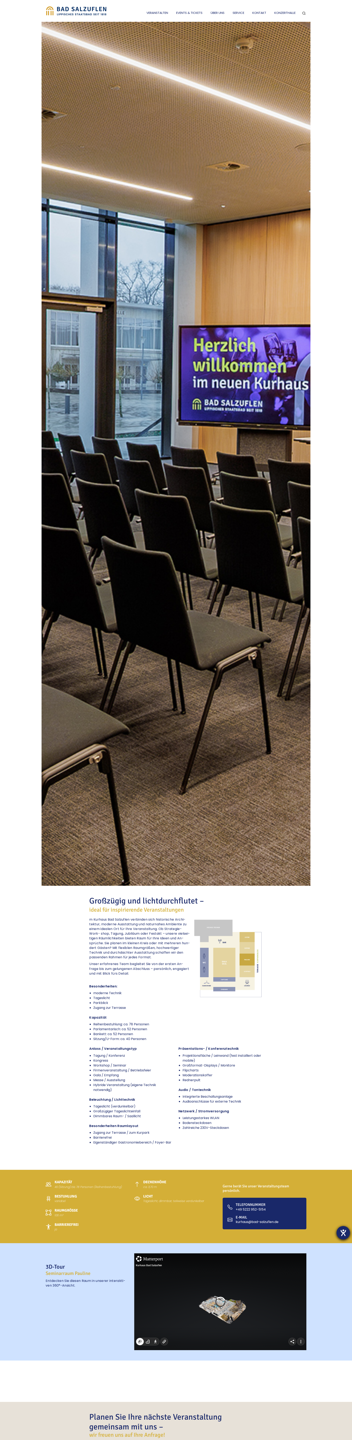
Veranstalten (157, 13)
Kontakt (259, 13)
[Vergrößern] (257, 924)
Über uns (217, 13)
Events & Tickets (189, 13)
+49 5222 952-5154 (251, 1209)
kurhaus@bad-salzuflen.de (257, 1222)
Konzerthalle (285, 13)
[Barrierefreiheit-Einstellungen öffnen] (343, 1232)
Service (238, 13)
